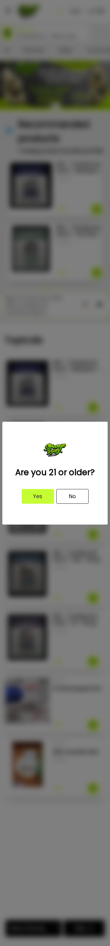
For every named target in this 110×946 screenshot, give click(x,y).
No (72, 496)
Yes (37, 496)
